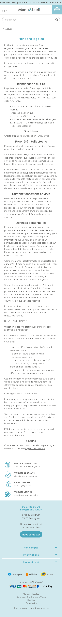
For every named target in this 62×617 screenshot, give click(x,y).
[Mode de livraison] (31, 573)
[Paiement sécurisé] (31, 586)
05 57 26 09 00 (31, 506)
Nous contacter (31, 534)
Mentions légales (31, 594)
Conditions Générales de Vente (31, 597)
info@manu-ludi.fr (31, 509)
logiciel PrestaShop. (35, 448)
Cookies (31, 600)
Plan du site (31, 603)
